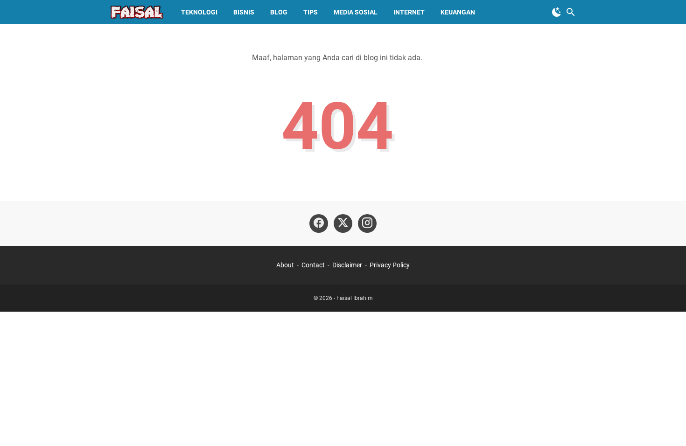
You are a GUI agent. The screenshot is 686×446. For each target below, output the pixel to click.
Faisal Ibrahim (354, 298)
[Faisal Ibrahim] (137, 12)
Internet (409, 12)
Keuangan (458, 12)
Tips (310, 12)
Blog (278, 12)
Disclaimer (347, 265)
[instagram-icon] (367, 223)
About (285, 265)
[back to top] (667, 425)
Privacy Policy (390, 265)
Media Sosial (356, 12)
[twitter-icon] (343, 223)
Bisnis (243, 12)
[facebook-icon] (318, 223)
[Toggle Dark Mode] (556, 12)
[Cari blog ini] (570, 12)
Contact (313, 265)
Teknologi (199, 12)
